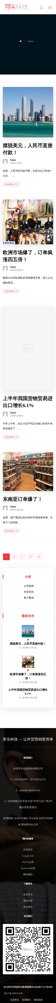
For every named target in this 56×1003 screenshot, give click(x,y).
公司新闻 (29, 586)
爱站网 (24, 824)
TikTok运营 (28, 862)
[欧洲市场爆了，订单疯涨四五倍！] (28, 662)
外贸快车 (28, 849)
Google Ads (28, 856)
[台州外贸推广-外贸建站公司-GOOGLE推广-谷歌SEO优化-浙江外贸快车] (16, 7)
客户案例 (29, 597)
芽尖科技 (33, 818)
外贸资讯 (29, 592)
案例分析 (28, 900)
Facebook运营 (28, 868)
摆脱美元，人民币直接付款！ (28, 643)
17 (31, 557)
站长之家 (33, 824)
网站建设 (28, 874)
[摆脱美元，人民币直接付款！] (28, 631)
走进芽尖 (28, 894)
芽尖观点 (28, 907)
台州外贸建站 (21, 818)
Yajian (13, 160)
